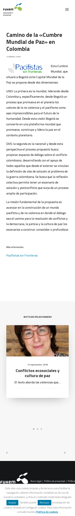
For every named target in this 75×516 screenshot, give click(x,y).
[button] (67, 9)
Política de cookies (47, 512)
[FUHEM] (11, 9)
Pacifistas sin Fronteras (22, 255)
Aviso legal (36, 481)
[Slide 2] (37, 429)
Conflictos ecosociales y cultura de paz (37, 373)
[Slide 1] (34, 429)
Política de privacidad (54, 481)
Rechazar (44, 502)
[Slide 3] (41, 429)
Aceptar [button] (12, 502)
